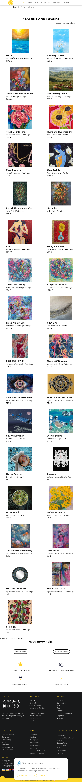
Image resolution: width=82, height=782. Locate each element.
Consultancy (6, 740)
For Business (62, 751)
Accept (21, 775)
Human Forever (14, 474)
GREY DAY (52, 323)
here (39, 780)
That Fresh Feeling (15, 285)
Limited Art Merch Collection (40, 751)
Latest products (69, 23)
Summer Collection (36, 754)
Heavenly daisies (55, 55)
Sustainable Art (35, 745)
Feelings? (11, 627)
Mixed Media (34, 743)
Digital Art (33, 748)
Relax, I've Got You (15, 323)
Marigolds (52, 208)
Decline (42, 775)
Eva (8, 246)
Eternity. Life (53, 170)
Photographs (34, 740)
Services (36, 2)
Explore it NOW (48, 780)
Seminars (5, 737)
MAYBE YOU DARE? (57, 589)
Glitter (9, 55)
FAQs (59, 748)
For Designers (62, 753)
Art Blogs (43, 2)
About (49, 2)
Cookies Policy (62, 743)
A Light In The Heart (57, 285)
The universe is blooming (19, 550)
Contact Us (61, 735)
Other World (12, 512)
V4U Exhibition (7, 750)
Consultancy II (7, 747)
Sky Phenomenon (15, 436)
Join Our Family (8, 734)
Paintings (33, 734)
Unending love (13, 170)
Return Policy (62, 746)
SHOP (24, 2)
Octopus (51, 474)
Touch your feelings (16, 132)
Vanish (4, 742)
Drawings (32, 737)
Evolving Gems (54, 436)
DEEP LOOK (53, 550)
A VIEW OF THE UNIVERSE (19, 397)
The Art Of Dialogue (57, 361)
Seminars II (6, 745)
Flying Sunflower (55, 246)
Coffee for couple (56, 512)
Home (14, 7)
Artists (30, 2)
